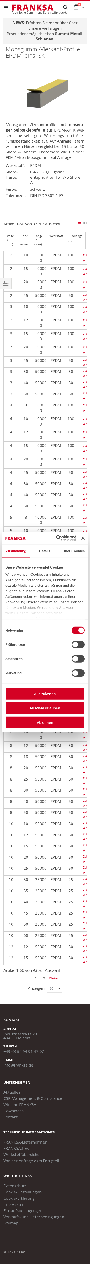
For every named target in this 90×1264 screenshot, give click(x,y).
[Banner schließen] (83, 538)
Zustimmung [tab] (16, 551)
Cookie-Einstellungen (22, 1192)
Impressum (13, 1204)
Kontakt (10, 1117)
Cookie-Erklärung (18, 1198)
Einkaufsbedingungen (22, 1210)
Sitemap (10, 1223)
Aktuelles (11, 1092)
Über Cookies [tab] (74, 551)
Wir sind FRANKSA (19, 1104)
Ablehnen (45, 722)
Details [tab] (44, 551)
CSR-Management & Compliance (32, 1098)
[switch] (78, 645)
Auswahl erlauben (45, 708)
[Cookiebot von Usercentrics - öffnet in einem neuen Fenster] (57, 538)
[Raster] (85, 224)
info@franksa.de (18, 1065)
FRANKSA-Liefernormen (25, 1142)
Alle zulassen (45, 693)
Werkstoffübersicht (21, 1154)
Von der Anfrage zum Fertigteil (31, 1160)
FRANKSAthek (16, 1148)
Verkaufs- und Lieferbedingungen (33, 1216)
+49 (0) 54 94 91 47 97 (23, 1051)
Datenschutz (14, 1185)
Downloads (13, 1110)
